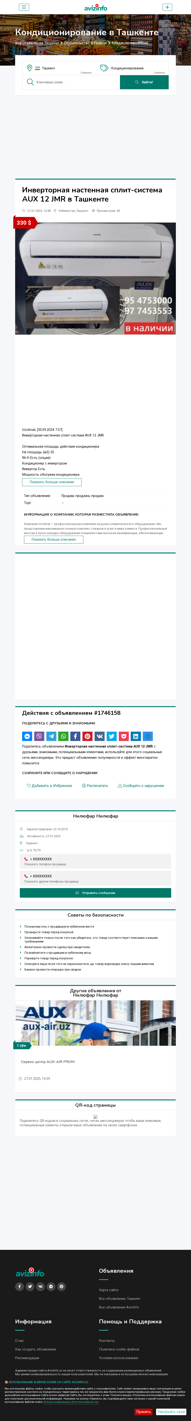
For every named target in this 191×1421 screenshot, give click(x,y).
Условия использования (118, 1358)
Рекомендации (27, 1358)
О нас (19, 1341)
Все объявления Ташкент (37, 43)
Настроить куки (171, 1412)
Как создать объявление (35, 1349)
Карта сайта (108, 1290)
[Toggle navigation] (24, 7)
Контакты (107, 1341)
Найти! (147, 82)
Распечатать (97, 785)
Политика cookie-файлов (119, 1349)
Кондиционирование (130, 43)
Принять (143, 1412)
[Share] (27, 736)
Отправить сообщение (98, 893)
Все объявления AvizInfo (119, 1307)
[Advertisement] (95, 131)
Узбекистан (66, 211)
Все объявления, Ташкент (119, 1299)
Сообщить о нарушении (143, 785)
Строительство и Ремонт (85, 43)
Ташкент (48, 68)
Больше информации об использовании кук (71, 1401)
